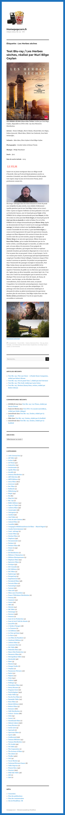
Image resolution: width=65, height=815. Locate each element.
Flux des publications (15, 796)
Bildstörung (12, 491)
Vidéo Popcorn (13, 765)
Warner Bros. (12, 768)
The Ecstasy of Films (15, 751)
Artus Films (12, 481)
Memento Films (34, 343)
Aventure (11, 484)
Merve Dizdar (26, 344)
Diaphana (11, 538)
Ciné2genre (12, 512)
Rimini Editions (13, 704)
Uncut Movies (12, 761)
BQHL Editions (13, 503)
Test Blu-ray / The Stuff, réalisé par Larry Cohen (24, 383)
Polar (10, 678)
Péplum (10, 676)
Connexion (12, 794)
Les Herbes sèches (17, 344)
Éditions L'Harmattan (15, 555)
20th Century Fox (14, 455)
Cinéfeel (11, 515)
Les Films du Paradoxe (15, 638)
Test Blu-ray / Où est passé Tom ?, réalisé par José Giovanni (28, 381)
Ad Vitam (11, 463)
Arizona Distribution (15, 474)
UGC (9, 758)
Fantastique (12, 586)
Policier (10, 680)
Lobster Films (12, 642)
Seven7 (10, 718)
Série (10, 716)
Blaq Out (11, 498)
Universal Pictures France (16, 763)
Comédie (11, 524)
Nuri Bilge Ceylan (42, 344)
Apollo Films (12, 470)
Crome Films (12, 534)
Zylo (9, 777)
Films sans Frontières (15, 593)
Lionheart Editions (14, 640)
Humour (11, 616)
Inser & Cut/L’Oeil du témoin (18, 621)
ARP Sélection (13, 477)
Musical (10, 664)
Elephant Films (13, 560)
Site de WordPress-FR (15, 801)
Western (11, 770)
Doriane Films (13, 545)
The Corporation (13, 749)
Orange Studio (13, 666)
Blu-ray (42, 343)
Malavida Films (13, 649)
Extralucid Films (13, 581)
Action (10, 460)
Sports (10, 735)
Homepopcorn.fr (17, 29)
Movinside (11, 659)
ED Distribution (13, 552)
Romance (11, 709)
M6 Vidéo (11, 647)
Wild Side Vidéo (13, 773)
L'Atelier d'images (14, 626)
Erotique (11, 564)
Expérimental (12, 578)
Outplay (10, 668)
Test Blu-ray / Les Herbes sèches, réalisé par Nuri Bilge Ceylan (28, 55)
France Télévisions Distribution (18, 595)
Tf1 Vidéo (11, 746)
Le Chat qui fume (14, 633)
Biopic (10, 493)
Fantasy (11, 588)
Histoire (11, 607)
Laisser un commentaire (13, 346)
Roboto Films (12, 706)
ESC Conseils (12, 567)
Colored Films (12, 522)
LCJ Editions (12, 631)
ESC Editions (12, 569)
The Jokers (11, 754)
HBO (9, 605)
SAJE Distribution (14, 711)
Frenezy (11, 597)
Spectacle (11, 730)
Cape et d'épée (13, 505)
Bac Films (11, 486)
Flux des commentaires (16, 798)
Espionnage (12, 574)
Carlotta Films (13, 508)
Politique (11, 683)
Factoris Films (13, 583)
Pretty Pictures (13, 687)
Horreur (11, 614)
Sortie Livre (12, 728)
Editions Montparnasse (16, 557)
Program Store (13, 690)
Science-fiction (13, 713)
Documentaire (13, 541)
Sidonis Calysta (13, 723)
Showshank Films (14, 720)
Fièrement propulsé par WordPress (26, 810)
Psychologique (13, 692)
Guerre (10, 602)
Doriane (11, 543)
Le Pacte (11, 635)
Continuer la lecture (13, 338)
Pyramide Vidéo (13, 699)
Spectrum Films (13, 732)
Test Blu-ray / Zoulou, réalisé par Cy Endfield (30, 418)
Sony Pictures (12, 725)
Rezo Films (12, 702)
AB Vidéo (11, 458)
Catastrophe (12, 510)
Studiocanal (12, 737)
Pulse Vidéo (12, 694)
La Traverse (12, 628)
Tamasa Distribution (15, 742)
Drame (28, 343)
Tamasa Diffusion (14, 739)
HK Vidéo (11, 609)
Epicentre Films (13, 562)
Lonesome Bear (13, 645)
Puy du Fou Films (14, 697)
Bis (9, 496)
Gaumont (11, 600)
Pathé (10, 673)
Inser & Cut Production (15, 619)
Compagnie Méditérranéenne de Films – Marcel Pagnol (26, 526)
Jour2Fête (11, 623)
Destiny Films (12, 536)
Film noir (11, 590)
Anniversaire (12, 467)
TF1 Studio (11, 744)
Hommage (11, 612)
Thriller (10, 756)
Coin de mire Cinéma (15, 519)
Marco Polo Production (16, 652)
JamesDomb (12, 343)
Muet (10, 661)
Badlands (11, 489)
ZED (9, 775)
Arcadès (10, 472)
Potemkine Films (14, 685)
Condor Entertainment (16, 529)
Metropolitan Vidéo (14, 657)
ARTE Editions (13, 479)
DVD (9, 550)
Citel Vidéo (11, 517)
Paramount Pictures (14, 671)
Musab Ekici (33, 344)
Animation (11, 465)
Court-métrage (13, 531)
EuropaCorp (12, 576)
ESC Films (11, 571)
